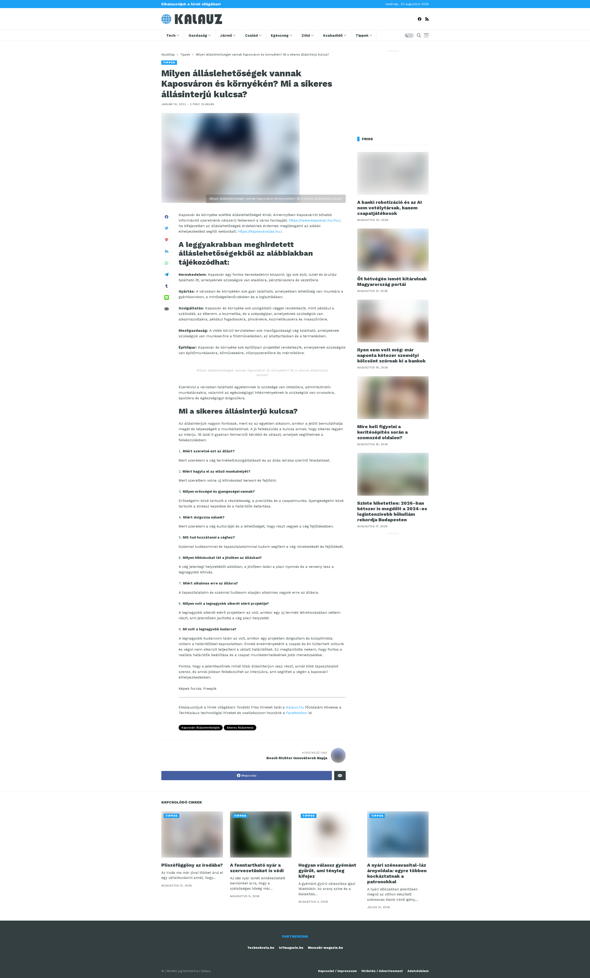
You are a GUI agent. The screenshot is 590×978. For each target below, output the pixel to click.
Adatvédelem (418, 971)
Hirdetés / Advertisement (382, 971)
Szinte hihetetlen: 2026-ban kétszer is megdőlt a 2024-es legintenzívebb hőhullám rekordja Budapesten (392, 511)
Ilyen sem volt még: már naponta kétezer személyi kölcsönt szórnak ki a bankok (391, 355)
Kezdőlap (168, 54)
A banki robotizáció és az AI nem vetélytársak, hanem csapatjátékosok (389, 207)
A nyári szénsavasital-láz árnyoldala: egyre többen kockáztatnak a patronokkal (397, 873)
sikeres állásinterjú (240, 727)
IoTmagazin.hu (291, 947)
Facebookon (296, 713)
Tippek (185, 54)
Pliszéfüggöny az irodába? (192, 865)
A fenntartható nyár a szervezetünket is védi (257, 867)
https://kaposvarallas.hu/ (260, 231)
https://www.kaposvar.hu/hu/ (314, 220)
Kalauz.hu (295, 707)
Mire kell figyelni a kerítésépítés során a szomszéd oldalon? (382, 432)
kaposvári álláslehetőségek (201, 727)
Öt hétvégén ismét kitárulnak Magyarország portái (392, 281)
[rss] (427, 19)
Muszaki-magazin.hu (325, 947)
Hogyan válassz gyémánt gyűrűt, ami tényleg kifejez (327, 870)
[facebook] (419, 19)
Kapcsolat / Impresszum (337, 971)
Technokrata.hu (260, 947)
